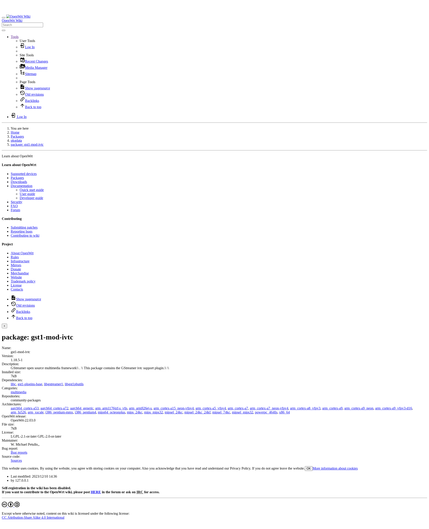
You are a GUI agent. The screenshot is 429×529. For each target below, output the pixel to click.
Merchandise (20, 273)
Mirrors (16, 265)
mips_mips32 (153, 412)
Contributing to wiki (25, 235)
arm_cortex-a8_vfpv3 (305, 408)
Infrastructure (20, 261)
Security (16, 202)
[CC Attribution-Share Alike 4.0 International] (11, 506)
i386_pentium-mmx (59, 412)
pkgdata (16, 140)
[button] (15, 37)
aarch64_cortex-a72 (54, 408)
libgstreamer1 (53, 384)
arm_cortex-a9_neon (358, 408)
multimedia (18, 392)
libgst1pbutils (74, 384)
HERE (96, 492)
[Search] (3, 30)
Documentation (21, 186)
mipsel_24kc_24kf (197, 412)
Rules (15, 257)
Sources (16, 460)
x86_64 (284, 412)
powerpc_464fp (266, 412)
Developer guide (31, 198)
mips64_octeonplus (111, 412)
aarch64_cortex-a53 (25, 408)
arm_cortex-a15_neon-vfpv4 (174, 408)
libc (13, 384)
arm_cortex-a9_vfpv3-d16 (393, 408)
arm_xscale (36, 412)
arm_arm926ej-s (140, 408)
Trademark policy (23, 281)
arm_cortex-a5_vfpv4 (211, 408)
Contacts (17, 289)
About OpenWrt (22, 253)
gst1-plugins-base (30, 384)
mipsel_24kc (174, 412)
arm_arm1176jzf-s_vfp (111, 408)
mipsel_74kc (221, 412)
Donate (16, 269)
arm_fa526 (18, 412)
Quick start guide (32, 190)
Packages (17, 136)
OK (309, 468)
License (16, 285)
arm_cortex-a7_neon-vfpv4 (269, 408)
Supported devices (24, 174)
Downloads (19, 182)
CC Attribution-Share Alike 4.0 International (33, 517)
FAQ (14, 206)
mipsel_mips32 (242, 412)
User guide (27, 194)
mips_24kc (134, 412)
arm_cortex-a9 (332, 408)
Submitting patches (24, 227)
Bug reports (19, 452)
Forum (15, 210)
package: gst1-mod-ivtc (27, 144)
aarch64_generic (81, 408)
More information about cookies (335, 468)
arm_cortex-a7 (238, 408)
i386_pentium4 (85, 412)
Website (16, 277)
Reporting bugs (21, 231)
